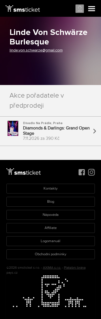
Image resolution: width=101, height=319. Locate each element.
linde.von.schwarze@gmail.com (36, 50)
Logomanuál (50, 241)
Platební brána (75, 268)
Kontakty (50, 188)
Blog (50, 201)
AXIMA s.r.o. (52, 268)
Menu (91, 9)
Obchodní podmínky (50, 254)
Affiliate (51, 228)
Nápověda (51, 214)
